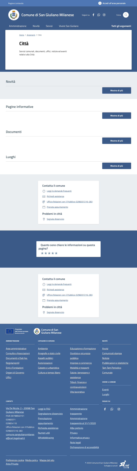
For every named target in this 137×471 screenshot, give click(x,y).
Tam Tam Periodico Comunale (111, 370)
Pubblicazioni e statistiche (115, 363)
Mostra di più (116, 90)
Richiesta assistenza (48, 428)
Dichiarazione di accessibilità (84, 447)
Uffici (8, 377)
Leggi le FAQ (44, 409)
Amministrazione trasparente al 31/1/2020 (83, 421)
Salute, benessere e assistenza (80, 375)
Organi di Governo (15, 372)
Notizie (105, 358)
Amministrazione (17, 26)
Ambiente (43, 348)
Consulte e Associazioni (18, 353)
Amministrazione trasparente (78, 411)
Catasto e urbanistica (48, 368)
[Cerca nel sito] (126, 15)
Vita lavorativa (77, 392)
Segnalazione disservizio (50, 413)
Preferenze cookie (15, 460)
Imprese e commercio (81, 363)
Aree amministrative (16, 348)
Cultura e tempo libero (49, 372)
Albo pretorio (76, 428)
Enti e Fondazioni (14, 368)
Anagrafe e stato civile (49, 353)
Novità (36, 26)
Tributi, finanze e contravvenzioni (78, 384)
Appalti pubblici (45, 358)
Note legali (75, 442)
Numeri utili (44, 433)
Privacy (74, 433)
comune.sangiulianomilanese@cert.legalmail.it (20, 436)
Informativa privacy (80, 437)
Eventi (105, 389)
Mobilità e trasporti (79, 368)
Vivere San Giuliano (69, 26)
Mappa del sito (47, 460)
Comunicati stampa (112, 353)
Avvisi (105, 348)
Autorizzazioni (45, 363)
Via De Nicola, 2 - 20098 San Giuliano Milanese (20, 410)
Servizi (49, 26)
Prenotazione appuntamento (45, 421)
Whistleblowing (46, 437)
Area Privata (12, 464)
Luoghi (105, 394)
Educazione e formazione (83, 348)
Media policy (31, 460)
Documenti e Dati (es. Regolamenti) (17, 360)
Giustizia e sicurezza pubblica (80, 356)
